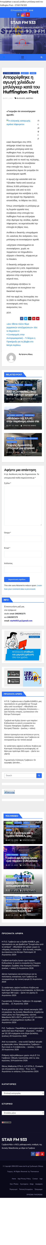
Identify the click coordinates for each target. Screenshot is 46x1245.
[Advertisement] (23, 1221)
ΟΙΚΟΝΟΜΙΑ (26, 876)
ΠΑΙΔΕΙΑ (26, 822)
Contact (35, 1179)
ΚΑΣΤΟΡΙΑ (10, 897)
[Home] (4, 57)
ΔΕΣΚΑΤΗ (17, 876)
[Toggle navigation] (22, 57)
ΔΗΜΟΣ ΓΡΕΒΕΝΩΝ (12, 854)
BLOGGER (21, 98)
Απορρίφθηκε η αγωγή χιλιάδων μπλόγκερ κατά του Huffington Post (21, 84)
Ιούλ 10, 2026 (13, 452)
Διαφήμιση (38, 1184)
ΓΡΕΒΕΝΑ (9, 822)
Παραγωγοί (13, 1189)
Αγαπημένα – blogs (27, 1184)
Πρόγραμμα (38, 1189)
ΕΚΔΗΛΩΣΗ (28, 385)
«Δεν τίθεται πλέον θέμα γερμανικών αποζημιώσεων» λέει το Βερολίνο (21, 327)
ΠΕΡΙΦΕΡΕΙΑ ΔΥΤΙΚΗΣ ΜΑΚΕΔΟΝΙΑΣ (26, 438)
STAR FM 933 (23, 22)
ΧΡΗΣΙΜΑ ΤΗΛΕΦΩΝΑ (34, 1195)
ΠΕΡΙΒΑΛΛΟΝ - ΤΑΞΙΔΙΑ (29, 897)
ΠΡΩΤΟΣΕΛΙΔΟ (11, 388)
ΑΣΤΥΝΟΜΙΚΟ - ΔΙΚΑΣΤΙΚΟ (11, 73)
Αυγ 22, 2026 (13, 840)
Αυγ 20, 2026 (13, 399)
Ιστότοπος (8, 563)
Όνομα (7, 533)
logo (41, 1179)
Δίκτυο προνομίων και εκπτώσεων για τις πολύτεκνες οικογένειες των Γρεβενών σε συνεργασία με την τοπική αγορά (21, 737)
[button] (41, 57)
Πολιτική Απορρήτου (26, 1189)
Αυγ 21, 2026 (13, 865)
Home (14, 1179)
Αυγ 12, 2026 (13, 425)
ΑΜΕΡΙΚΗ (29, 98)
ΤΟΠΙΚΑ (9, 829)
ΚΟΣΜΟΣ (33, 73)
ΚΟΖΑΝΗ (17, 897)
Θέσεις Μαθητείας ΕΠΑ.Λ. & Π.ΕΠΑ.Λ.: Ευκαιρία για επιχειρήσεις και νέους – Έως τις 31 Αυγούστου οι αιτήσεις (22, 1068)
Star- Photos (14, 1184)
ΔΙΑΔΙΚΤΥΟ (24, 73)
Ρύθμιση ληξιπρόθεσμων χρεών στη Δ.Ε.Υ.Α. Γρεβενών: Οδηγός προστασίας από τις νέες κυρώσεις (21, 1058)
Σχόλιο (7, 483)
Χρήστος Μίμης (27, 354)
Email (7, 548)
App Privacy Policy (24, 1179)
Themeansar (34, 1171)
